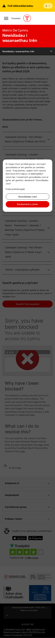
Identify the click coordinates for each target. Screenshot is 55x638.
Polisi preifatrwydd (15, 189)
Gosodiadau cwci (27, 196)
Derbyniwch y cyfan (27, 204)
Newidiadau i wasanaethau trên (18, 51)
